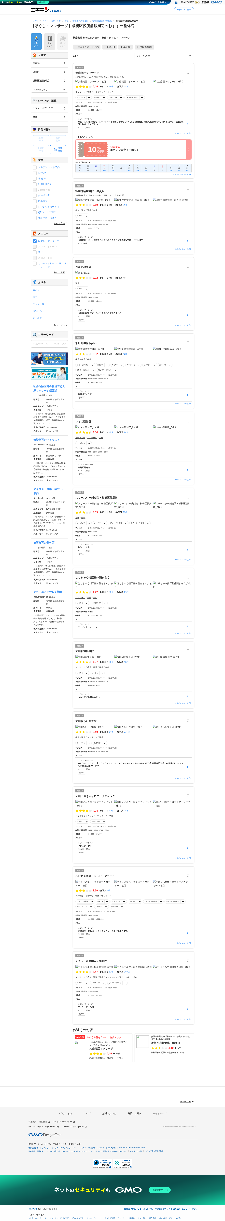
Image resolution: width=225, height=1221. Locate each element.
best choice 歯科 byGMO (73, 1126)
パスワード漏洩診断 (88, 1148)
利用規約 (32, 1122)
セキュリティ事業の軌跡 (154, 1151)
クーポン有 (113, 97)
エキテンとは (65, 1113)
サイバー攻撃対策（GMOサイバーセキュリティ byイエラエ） (70, 1151)
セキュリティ (92, 1218)
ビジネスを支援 (78, 1218)
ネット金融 (142, 1218)
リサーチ (121, 1218)
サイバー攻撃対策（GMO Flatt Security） (111, 1151)
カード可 (162, 365)
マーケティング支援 (107, 1218)
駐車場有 (147, 365)
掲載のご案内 (134, 1113)
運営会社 (43, 1122)
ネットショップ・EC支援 (59, 1218)
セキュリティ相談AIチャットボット (132, 1147)
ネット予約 (81, 97)
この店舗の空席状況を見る (182, 174)
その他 (178, 1218)
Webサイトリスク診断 (107, 1148)
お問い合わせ (109, 1113)
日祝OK (97, 97)
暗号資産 (152, 1218)
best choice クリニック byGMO (42, 1126)
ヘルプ (87, 1113)
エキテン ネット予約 (49, 167)
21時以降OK (96, 603)
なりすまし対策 (136, 1151)
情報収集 (131, 1218)
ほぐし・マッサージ (48, 241)
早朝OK (115, 365)
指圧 (40, 252)
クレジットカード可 (48, 206)
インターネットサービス (37, 1218)
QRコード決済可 (132, 97)
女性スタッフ (82, 906)
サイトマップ (160, 1113)
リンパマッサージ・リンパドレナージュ (52, 265)
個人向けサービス (165, 1218)
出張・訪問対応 (82, 365)
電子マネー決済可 (104, 370)
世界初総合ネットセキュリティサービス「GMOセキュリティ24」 (52, 1148)
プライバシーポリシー (62, 1122)
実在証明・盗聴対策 (35, 1151)
